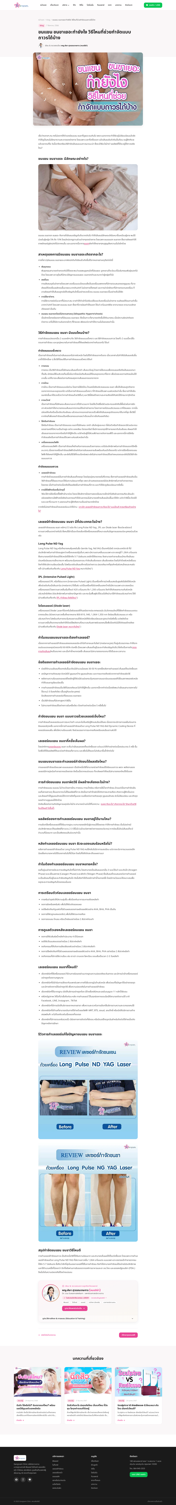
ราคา (110, 5)
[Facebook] (16, 1479)
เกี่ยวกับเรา (54, 5)
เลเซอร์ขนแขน (55, 746)
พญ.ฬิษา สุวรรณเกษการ (81, 1290)
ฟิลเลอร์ (55, 1461)
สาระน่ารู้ (20, 1400)
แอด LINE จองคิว (138, 1474)
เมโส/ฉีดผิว (56, 1484)
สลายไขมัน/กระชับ (58, 1480)
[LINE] (29, 1479)
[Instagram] (23, 1479)
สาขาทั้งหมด (95, 1480)
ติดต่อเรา (128, 5)
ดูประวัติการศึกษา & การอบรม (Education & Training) (64, 1318)
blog (48, 20)
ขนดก (86, 243)
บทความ (118, 5)
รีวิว (74, 5)
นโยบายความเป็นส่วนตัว (155, 1501)
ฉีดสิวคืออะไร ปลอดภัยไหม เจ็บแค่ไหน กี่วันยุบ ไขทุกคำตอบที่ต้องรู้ (87, 1407)
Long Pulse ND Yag (70, 568)
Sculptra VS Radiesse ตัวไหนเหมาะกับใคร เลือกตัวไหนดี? (138, 1407)
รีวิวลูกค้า (94, 1465)
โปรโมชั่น (90, 5)
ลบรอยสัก (56, 1476)
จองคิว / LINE (154, 5)
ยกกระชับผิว (56, 1488)
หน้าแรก (43, 5)
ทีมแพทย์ (100, 5)
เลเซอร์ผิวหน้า (57, 1472)
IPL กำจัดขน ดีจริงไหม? (67, 597)
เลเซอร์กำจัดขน (58, 1468)
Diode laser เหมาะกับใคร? (68, 626)
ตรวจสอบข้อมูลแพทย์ (98, 1298)
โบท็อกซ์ (55, 1465)
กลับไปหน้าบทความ (48, 1335)
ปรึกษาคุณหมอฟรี (128, 1335)
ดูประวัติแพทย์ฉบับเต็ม (73, 1308)
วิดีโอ (81, 5)
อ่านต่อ (19, 1420)
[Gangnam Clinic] (21, 5)
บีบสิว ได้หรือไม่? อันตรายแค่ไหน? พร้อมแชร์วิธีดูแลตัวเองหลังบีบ (35, 1407)
